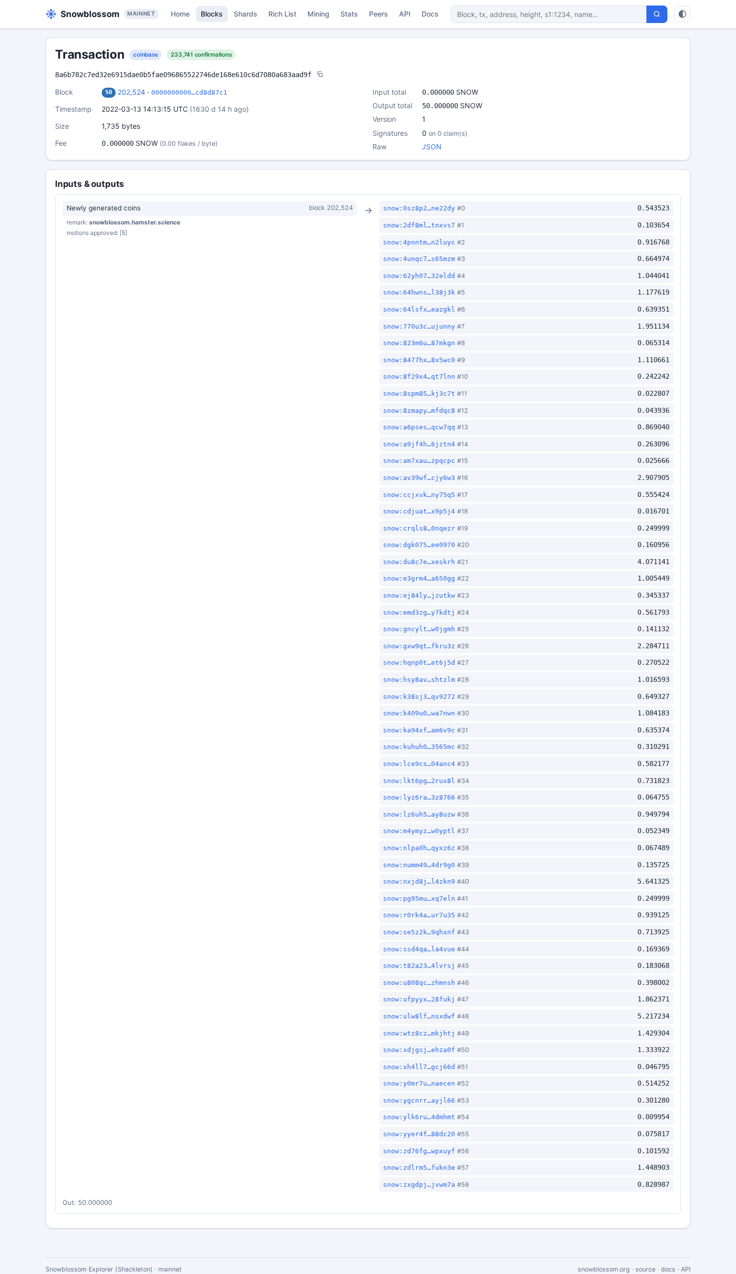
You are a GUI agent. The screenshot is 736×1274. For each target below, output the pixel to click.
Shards (245, 14)
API (405, 14)
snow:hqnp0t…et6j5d (419, 662)
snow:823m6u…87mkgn (419, 343)
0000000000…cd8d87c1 (189, 92)
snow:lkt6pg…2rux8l (419, 781)
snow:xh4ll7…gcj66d (419, 1067)
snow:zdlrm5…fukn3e (419, 1167)
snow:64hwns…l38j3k (419, 292)
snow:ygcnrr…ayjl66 (419, 1100)
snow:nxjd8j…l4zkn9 (419, 881)
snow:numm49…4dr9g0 (419, 865)
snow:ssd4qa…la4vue (419, 949)
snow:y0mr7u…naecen (419, 1083)
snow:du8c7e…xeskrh (419, 562)
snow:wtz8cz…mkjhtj (419, 1033)
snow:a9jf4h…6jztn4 (419, 444)
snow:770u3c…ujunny (419, 326)
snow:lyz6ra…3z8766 (419, 797)
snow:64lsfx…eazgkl (419, 309)
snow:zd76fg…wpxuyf (419, 1151)
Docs (430, 14)
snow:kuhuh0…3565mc (419, 746)
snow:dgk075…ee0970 (419, 545)
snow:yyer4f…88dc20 (419, 1134)
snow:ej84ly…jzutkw (419, 595)
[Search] (656, 14)
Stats (349, 14)
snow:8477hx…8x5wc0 (419, 360)
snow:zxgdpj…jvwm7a (419, 1184)
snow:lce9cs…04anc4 (419, 764)
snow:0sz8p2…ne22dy (419, 208)
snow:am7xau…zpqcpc (419, 460)
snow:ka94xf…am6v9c (419, 730)
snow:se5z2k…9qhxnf (419, 932)
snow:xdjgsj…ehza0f (419, 1050)
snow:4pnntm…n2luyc (419, 242)
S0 (108, 92)
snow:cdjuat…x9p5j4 (419, 511)
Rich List (282, 14)
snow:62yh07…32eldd (419, 276)
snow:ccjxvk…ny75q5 (419, 494)
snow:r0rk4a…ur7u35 (419, 915)
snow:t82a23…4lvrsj (419, 965)
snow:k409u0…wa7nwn (419, 713)
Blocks (212, 14)
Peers (378, 14)
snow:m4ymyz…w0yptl (419, 831)
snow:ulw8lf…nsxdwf (419, 1016)
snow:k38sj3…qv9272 (419, 696)
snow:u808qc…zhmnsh (419, 982)
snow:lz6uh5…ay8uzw (419, 814)
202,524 (131, 92)
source (645, 1269)
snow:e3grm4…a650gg (419, 578)
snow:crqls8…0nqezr (419, 528)
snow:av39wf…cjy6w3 (419, 477)
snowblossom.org (604, 1269)
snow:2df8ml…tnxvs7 (419, 225)
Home (180, 14)
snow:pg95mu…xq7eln (419, 898)
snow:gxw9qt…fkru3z (419, 646)
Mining (318, 14)
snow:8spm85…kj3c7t (419, 393)
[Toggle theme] (682, 14)
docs (668, 1269)
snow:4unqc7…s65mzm (419, 259)
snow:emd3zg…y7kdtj (419, 612)
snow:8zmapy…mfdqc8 (419, 410)
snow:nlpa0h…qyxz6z (419, 848)
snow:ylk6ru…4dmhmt (419, 1117)
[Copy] (319, 75)
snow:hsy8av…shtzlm (419, 679)
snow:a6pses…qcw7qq (419, 427)
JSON (432, 146)
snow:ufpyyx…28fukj (419, 999)
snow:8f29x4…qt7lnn (419, 376)
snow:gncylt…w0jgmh (419, 629)
